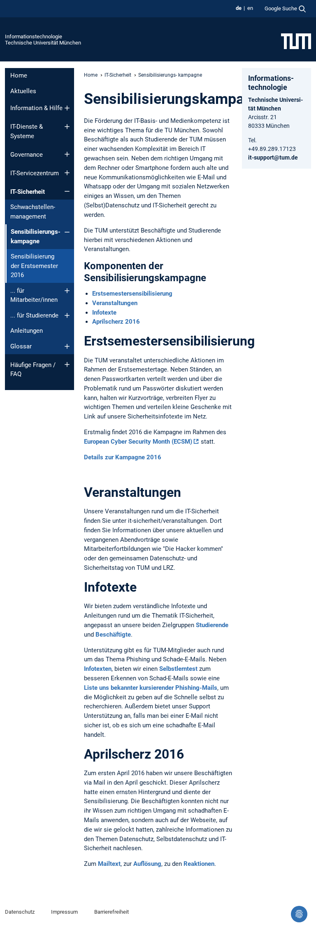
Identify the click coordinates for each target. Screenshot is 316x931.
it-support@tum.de (273, 157)
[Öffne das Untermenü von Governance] (67, 154)
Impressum (64, 912)
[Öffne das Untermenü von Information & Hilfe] (67, 108)
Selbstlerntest (179, 668)
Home (18, 75)
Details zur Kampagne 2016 (122, 457)
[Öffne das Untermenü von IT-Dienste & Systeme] (67, 127)
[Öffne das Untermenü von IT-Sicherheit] (67, 191)
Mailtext (109, 864)
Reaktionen (199, 864)
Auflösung (147, 864)
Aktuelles (23, 91)
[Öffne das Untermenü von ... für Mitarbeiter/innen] (67, 291)
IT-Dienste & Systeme (26, 131)
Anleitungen (26, 330)
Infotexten (98, 668)
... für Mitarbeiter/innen (34, 295)
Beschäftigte (113, 634)
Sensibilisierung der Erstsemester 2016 (34, 266)
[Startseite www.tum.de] (296, 41)
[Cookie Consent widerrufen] (299, 914)
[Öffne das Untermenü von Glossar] (67, 346)
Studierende (212, 625)
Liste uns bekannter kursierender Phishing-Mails (150, 687)
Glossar (21, 346)
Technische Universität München (43, 43)
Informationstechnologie (33, 36)
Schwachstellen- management (32, 211)
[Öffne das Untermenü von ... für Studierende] (67, 315)
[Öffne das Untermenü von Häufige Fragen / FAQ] (67, 364)
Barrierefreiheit (111, 912)
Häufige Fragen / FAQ (33, 369)
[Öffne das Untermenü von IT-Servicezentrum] (67, 173)
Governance (26, 154)
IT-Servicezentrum (34, 173)
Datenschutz (20, 912)
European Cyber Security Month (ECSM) (138, 441)
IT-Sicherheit (27, 191)
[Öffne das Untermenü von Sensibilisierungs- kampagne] (67, 232)
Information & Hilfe (36, 108)
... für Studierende (34, 315)
